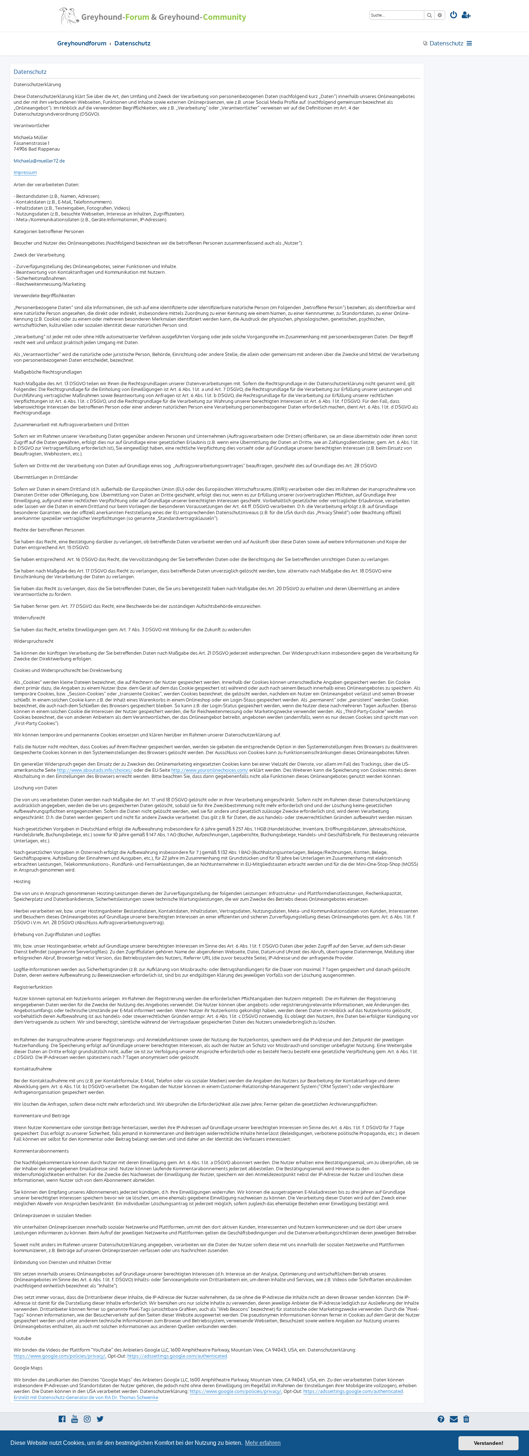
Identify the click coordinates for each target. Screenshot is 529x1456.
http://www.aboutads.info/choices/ (94, 770)
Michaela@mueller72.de (39, 161)
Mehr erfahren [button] (263, 1443)
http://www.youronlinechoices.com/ (209, 770)
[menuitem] (454, 16)
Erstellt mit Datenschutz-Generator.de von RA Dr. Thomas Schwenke (86, 1397)
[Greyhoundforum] (152, 16)
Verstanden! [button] (488, 1443)
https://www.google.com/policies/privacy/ (59, 1356)
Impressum (25, 172)
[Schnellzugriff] (470, 43)
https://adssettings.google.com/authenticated (177, 1356)
